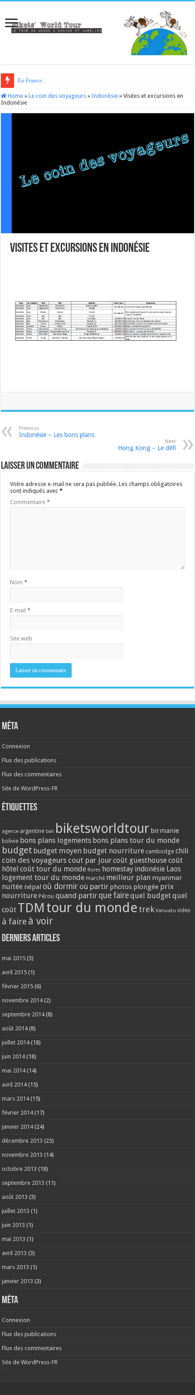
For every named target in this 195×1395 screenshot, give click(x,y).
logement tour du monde (43, 877)
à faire (14, 921)
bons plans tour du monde (136, 840)
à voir (40, 921)
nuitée (12, 886)
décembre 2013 (22, 1140)
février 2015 (17, 986)
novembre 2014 (22, 1000)
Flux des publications (29, 760)
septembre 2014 (23, 1014)
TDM (31, 907)
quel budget (150, 895)
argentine (32, 831)
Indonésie (105, 95)
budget (17, 850)
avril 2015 (14, 972)
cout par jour (90, 860)
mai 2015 (13, 958)
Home (14, 95)
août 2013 (15, 1196)
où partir (93, 886)
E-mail (20, 610)
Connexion (16, 746)
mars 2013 (15, 1267)
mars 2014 (15, 1098)
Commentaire (30, 502)
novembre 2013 (22, 1154)
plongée (146, 887)
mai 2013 (13, 1239)
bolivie (10, 841)
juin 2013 (13, 1225)
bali (50, 831)
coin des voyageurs (34, 860)
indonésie (150, 869)
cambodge (160, 851)
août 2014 (15, 1028)
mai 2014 (13, 1070)
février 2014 (17, 1112)
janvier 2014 (17, 1126)
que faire (113, 895)
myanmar (167, 878)
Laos (173, 869)
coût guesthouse (140, 860)
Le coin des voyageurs (57, 95)
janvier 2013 (17, 1281)
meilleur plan (128, 877)
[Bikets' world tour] (97, 31)
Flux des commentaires (32, 774)
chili (182, 851)
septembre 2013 (23, 1182)
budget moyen (58, 851)
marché (95, 878)
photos (121, 887)
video (183, 910)
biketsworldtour (102, 828)
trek (146, 909)
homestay (117, 869)
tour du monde (91, 907)
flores (94, 870)
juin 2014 (13, 1056)
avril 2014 (14, 1084)
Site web (21, 638)
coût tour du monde (53, 869)
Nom (18, 582)
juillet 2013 (15, 1210)
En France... (32, 80)
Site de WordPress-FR (30, 788)
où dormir (60, 886)
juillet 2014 (15, 1042)
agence (10, 831)
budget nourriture (113, 851)
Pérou (46, 896)
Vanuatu (166, 911)
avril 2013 (14, 1253)
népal (32, 887)
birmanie (165, 831)
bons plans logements (55, 840)
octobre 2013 (19, 1168)
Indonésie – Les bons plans (56, 431)
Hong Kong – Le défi (147, 445)
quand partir (76, 895)
